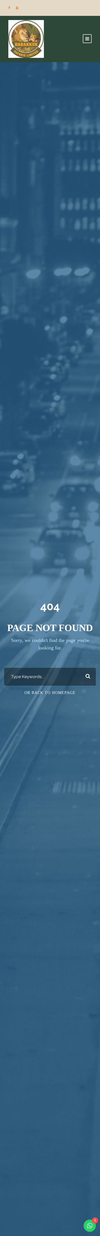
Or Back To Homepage (50, 693)
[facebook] (9, 7)
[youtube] (17, 7)
